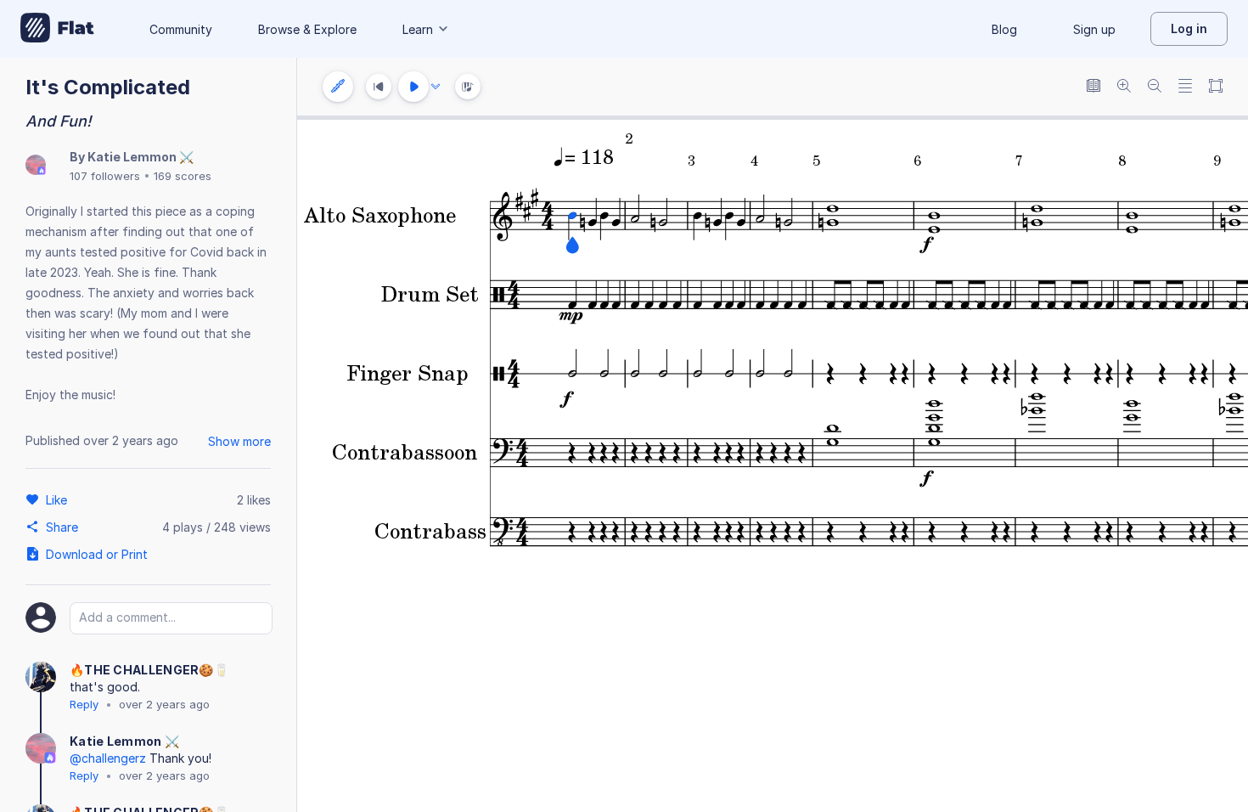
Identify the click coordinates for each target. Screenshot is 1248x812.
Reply (84, 704)
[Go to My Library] (57, 29)
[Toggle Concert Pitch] (1093, 87)
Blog (1004, 29)
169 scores (182, 176)
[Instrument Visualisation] (468, 86)
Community (180, 29)
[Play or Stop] (413, 86)
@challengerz (108, 758)
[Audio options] (435, 86)
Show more (239, 441)
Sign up (1094, 29)
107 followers (105, 176)
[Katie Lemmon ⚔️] (35, 166)
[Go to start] (378, 86)
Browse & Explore (307, 29)
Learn (417, 29)
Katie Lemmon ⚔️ (140, 156)
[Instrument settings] (338, 86)
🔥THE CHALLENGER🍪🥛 (149, 670)
